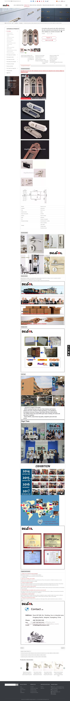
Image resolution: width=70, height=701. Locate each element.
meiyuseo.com (46, 699)
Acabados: (51, 56)
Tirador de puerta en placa (11, 42)
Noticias (42, 686)
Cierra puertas (9, 41)
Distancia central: (52, 58)
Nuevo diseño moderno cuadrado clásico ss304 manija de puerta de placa (27, 673)
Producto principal (10, 63)
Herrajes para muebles (11, 54)
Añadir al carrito (48, 40)
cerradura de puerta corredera (12, 50)
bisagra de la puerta (10, 34)
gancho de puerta (10, 51)
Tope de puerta (9, 44)
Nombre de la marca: (38, 55)
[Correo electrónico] (68, 352)
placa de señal (9, 48)
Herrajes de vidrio (10, 57)
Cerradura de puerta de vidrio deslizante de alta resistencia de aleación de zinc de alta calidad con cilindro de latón (40, 653)
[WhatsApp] (68, 346)
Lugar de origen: (23, 55)
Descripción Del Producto (25, 65)
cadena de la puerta (10, 40)
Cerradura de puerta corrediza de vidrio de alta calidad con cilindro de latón (33, 654)
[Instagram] (42, 1)
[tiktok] (48, 1)
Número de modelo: (53, 55)
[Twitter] (35, 1)
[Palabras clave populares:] (66, 5)
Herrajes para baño (10, 59)
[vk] (46, 1)
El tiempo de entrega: (38, 60)
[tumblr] (44, 1)
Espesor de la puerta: (38, 59)
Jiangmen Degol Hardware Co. (26, 651)
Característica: (52, 62)
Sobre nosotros (22, 689)
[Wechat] (68, 354)
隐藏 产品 (8, 72)
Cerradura (9, 31)
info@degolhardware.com (16, 1)
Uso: (50, 59)
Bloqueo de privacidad (10, 47)
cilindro (8, 35)
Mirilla (8, 45)
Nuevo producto (10, 66)
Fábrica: (51, 60)
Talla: (36, 58)
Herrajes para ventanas (11, 61)
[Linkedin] (33, 1)
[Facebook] (31, 1)
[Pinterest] (37, 1)
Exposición (42, 688)
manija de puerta (9, 32)
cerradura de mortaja (10, 37)
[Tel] (68, 349)
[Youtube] (39, 1)
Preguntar (48, 37)
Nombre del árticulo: (24, 56)
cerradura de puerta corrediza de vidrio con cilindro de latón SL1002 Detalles (33, 656)
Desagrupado (9, 70)
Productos (22, 688)
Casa (21, 686)
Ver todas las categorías (11, 68)
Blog (21, 691)
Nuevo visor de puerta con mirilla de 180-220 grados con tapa (58, 673)
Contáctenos (22, 692)
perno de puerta (9, 38)
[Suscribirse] (17, 685)
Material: (36, 56)
